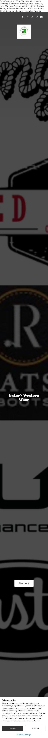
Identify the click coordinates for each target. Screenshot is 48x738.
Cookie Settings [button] (24, 735)
